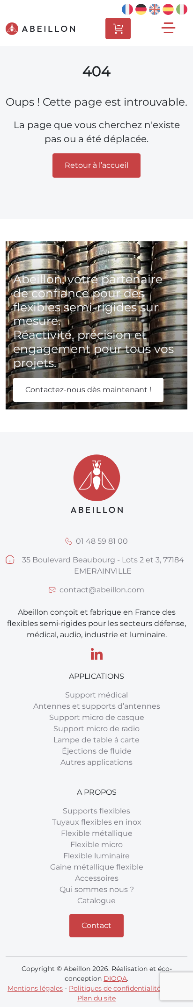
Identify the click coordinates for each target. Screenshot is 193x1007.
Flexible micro (96, 844)
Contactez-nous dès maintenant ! (88, 389)
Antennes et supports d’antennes (96, 706)
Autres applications (96, 762)
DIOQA (115, 978)
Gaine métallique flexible (96, 867)
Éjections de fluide (97, 751)
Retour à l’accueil (96, 165)
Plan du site (96, 998)
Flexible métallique (97, 833)
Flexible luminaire (96, 855)
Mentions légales (35, 988)
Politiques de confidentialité (115, 988)
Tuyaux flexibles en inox (96, 822)
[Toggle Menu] (169, 29)
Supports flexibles (96, 810)
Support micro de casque (96, 717)
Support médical (96, 695)
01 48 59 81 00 (102, 541)
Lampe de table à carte (96, 739)
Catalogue (96, 900)
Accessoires (97, 878)
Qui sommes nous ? (96, 889)
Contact (96, 925)
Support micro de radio (96, 728)
